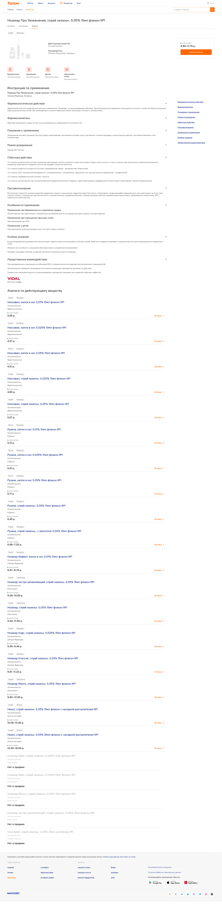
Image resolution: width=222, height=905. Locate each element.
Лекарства (11, 878)
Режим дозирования (186, 117)
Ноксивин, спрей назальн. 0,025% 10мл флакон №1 (38, 378)
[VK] (182, 894)
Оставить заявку (47, 878)
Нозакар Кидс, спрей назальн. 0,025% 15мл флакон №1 (41, 632)
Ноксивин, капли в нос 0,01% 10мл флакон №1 (35, 302)
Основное (11, 26)
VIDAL (18, 282)
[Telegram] (200, 894)
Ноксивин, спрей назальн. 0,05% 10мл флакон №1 (38, 404)
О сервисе (45, 867)
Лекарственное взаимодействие (191, 142)
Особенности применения (189, 132)
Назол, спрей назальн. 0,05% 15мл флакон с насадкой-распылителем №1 (52, 709)
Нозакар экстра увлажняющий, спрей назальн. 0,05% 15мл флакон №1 (50, 582)
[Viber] (194, 894)
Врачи (113, 867)
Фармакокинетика (185, 107)
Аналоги (35, 26)
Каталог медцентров (86, 878)
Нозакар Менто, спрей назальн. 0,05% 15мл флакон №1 (41, 683)
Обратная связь (47, 873)
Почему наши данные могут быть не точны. (119, 857)
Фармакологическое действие (190, 102)
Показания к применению (188, 112)
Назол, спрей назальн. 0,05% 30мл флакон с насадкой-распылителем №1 (52, 734)
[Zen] (212, 894)
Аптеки (158, 315)
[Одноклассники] (170, 894)
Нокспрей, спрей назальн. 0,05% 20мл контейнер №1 (40, 831)
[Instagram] (206, 894)
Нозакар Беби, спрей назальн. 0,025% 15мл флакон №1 (41, 755)
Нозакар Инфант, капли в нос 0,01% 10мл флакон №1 (39, 556)
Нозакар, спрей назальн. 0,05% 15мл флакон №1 (37, 607)
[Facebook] (176, 894)
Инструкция (23, 26)
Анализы (114, 873)
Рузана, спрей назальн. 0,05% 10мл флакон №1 (36, 505)
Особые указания (185, 137)
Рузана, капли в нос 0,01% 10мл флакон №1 (34, 429)
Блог (113, 878)
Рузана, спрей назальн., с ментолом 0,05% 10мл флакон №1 (44, 531)
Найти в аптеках (196, 52)
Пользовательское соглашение (159, 867)
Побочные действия (186, 122)
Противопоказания (186, 127)
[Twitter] (188, 894)
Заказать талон (84, 867)
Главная (10, 867)
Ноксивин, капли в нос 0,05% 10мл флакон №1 (36, 353)
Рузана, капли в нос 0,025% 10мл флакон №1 (35, 454)
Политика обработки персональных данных (164, 872)
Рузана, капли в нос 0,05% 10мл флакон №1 (34, 480)
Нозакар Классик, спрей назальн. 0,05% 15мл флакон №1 (42, 658)
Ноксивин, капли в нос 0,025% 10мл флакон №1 (36, 327)
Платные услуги (84, 873)
